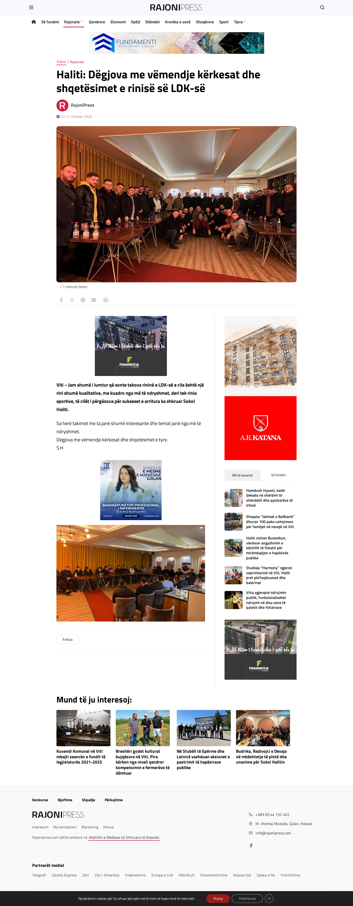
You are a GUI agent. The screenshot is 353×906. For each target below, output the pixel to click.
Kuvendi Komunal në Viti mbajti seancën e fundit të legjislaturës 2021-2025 (80, 757)
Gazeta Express (64, 875)
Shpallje (88, 800)
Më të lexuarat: (242, 475)
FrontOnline (290, 875)
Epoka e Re (266, 875)
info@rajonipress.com (273, 833)
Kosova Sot (242, 875)
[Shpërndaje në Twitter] (72, 300)
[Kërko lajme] (322, 7)
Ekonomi (118, 22)
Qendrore (97, 22)
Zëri (85, 875)
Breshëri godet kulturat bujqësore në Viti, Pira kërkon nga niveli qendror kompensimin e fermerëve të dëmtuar (143, 762)
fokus (67, 639)
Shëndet (152, 22)
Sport (224, 22)
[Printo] (104, 300)
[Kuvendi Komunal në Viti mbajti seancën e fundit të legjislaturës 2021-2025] (83, 728)
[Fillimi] (34, 22)
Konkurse (40, 800)
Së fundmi (50, 22)
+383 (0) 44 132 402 (272, 814)
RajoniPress (82, 105)
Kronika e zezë (178, 22)
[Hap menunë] (31, 7)
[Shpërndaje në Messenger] (83, 300)
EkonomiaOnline (214, 875)
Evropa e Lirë (162, 875)
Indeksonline (135, 875)
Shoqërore (205, 22)
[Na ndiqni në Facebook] (251, 846)
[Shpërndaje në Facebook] (61, 300)
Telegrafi (39, 875)
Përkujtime (114, 800)
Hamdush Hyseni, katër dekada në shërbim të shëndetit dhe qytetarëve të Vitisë (269, 497)
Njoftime (65, 800)
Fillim (61, 62)
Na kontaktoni (65, 827)
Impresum (40, 827)
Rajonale (72, 22)
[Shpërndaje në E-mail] (93, 300)
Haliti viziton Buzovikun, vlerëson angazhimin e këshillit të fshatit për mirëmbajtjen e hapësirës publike (267, 548)
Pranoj (218, 898)
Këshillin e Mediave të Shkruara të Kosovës (124, 837)
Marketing (89, 827)
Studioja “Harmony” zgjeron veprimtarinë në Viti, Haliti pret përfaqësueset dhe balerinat (269, 575)
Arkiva (108, 827)
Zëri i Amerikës (107, 875)
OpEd (135, 22)
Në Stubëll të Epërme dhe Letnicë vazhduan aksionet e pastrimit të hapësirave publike (203, 759)
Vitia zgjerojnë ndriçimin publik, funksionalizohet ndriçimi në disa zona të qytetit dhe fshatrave (266, 600)
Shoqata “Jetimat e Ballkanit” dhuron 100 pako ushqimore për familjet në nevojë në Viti (270, 522)
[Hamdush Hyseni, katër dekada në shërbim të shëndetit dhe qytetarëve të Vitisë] (234, 498)
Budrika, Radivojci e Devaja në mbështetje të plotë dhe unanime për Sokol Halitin (261, 757)
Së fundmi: (278, 474)
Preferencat (247, 898)
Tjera (238, 22)
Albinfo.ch (187, 875)
